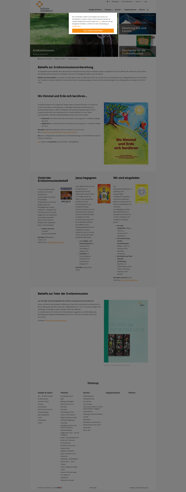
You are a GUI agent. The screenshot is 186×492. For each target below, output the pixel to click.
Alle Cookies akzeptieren (93, 31)
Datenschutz (76, 26)
